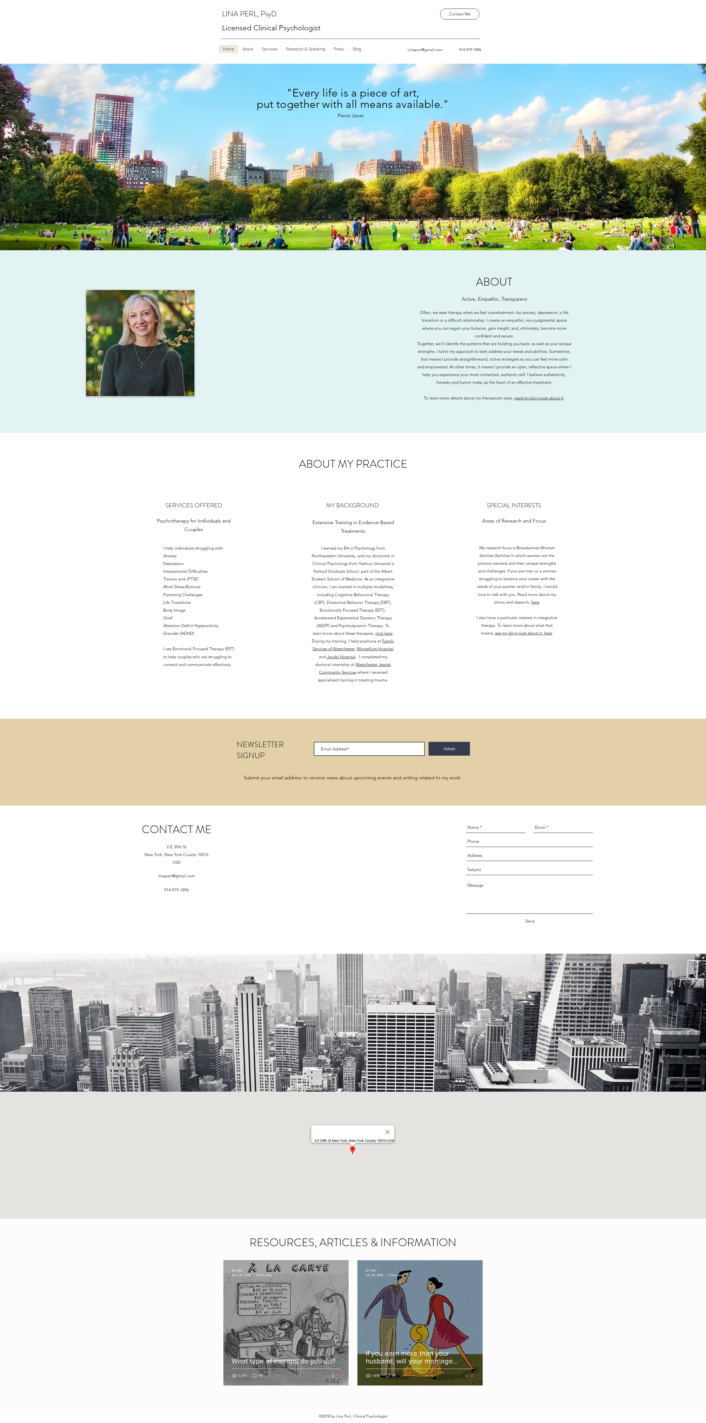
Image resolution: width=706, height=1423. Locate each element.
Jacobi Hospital (341, 656)
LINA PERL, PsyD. (251, 14)
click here (383, 633)
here (535, 602)
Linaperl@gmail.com (425, 49)
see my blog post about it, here (523, 633)
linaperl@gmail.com (176, 875)
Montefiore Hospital (375, 648)
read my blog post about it (538, 398)
